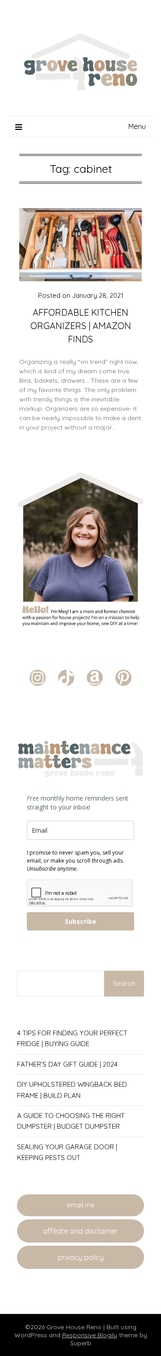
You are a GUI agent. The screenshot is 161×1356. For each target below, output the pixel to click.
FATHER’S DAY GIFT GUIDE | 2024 (67, 1064)
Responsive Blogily (89, 1335)
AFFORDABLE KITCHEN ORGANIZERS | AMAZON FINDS (80, 326)
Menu (137, 126)
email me (81, 1205)
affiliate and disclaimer (80, 1231)
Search (124, 983)
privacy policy (81, 1257)
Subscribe (80, 921)
